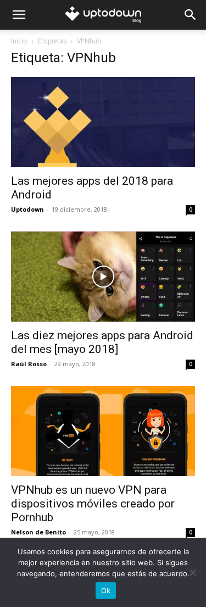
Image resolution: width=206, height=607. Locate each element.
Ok (106, 590)
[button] (18, 15)
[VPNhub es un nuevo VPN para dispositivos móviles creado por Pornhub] (103, 431)
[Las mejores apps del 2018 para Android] (103, 122)
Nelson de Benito (38, 532)
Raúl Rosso (29, 364)
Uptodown (27, 209)
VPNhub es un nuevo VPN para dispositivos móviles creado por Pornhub (93, 503)
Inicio (19, 41)
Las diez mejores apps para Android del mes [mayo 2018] (102, 342)
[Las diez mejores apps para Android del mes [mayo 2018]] (103, 276)
